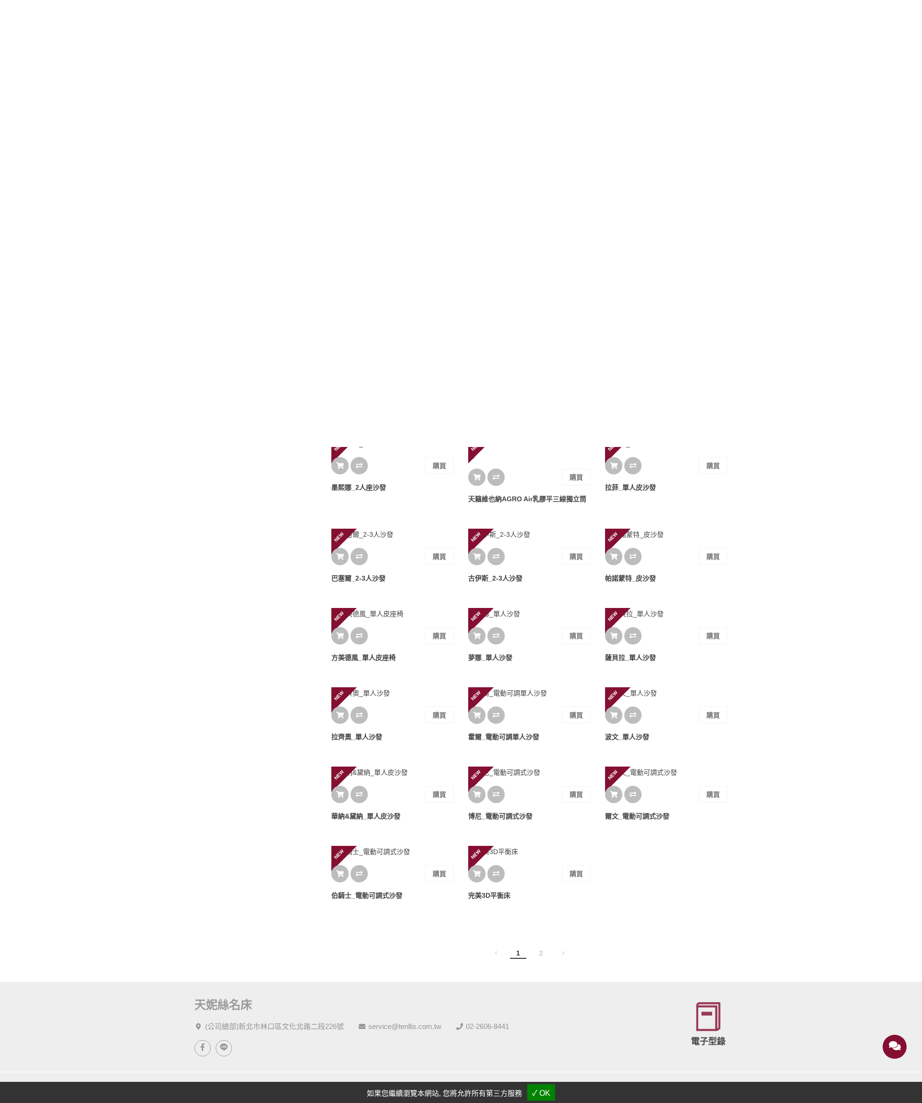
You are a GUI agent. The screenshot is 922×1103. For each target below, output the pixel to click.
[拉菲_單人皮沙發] (666, 443)
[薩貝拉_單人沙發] (666, 614)
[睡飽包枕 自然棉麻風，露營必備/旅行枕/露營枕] (529, 358)
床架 (201, 414)
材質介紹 (440, 20)
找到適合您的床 (218, 342)
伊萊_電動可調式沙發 (363, 396)
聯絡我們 (710, 20)
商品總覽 (333, 20)
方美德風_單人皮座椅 (363, 657)
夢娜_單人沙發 (490, 657)
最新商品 (486, 262)
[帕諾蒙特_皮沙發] (666, 534)
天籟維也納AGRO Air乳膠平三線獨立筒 (527, 499)
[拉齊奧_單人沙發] (392, 693)
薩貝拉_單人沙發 (630, 657)
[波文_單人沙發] (666, 693)
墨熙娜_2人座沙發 (358, 487)
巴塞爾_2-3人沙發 (358, 578)
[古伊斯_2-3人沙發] (529, 534)
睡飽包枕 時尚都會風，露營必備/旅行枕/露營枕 (666, 408)
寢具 (201, 399)
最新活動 (387, 20)
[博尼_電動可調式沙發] (529, 772)
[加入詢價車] (340, 375)
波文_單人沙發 (627, 737)
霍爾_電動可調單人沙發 (503, 737)
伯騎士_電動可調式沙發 (366, 895)
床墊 (201, 370)
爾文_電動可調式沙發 (637, 816)
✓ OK (541, 1093)
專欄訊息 (494, 20)
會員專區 (548, 20)
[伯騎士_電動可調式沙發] (392, 851)
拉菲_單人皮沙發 (630, 487)
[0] (850, 21)
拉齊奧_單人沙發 (356, 737)
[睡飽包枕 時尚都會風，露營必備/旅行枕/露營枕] (666, 358)
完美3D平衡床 (489, 895)
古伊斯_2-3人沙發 (495, 578)
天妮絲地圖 (653, 20)
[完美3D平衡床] (529, 851)
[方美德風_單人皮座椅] (392, 614)
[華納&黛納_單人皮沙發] (392, 772)
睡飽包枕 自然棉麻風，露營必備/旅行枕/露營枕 (529, 408)
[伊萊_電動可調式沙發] (392, 353)
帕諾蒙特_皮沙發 (630, 578)
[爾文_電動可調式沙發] (666, 772)
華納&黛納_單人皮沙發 (365, 816)
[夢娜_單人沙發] (529, 614)
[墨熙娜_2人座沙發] (392, 443)
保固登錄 (601, 20)
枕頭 (201, 385)
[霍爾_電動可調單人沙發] (529, 693)
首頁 (429, 262)
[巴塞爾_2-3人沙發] (392, 534)
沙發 (201, 428)
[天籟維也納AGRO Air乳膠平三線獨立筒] (529, 449)
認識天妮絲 (276, 20)
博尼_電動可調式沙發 (500, 816)
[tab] (338, 319)
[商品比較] (359, 375)
